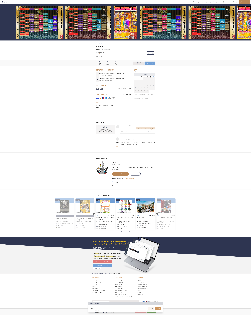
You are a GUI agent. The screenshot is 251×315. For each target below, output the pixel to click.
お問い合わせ (140, 294)
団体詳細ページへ (135, 173)
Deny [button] (151, 308)
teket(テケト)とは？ (119, 280)
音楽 (97, 43)
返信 (117, 146)
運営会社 (139, 290)
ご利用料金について (119, 284)
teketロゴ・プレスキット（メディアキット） (124, 296)
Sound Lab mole (111, 312)
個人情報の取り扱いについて (143, 286)
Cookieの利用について (142, 284)
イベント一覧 (107, 273)
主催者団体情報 (150, 53)
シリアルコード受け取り (97, 292)
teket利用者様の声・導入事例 (121, 290)
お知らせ (139, 292)
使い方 (93, 286)
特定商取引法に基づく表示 (142, 288)
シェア (121, 146)
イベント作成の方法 (119, 282)
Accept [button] (158, 308)
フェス (100, 43)
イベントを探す (95, 280)
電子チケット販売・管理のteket (97, 273)
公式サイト (115, 183)
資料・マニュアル (118, 292)
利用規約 (139, 280)
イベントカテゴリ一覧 (96, 282)
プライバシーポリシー (142, 282)
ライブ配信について (119, 288)
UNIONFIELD (115, 162)
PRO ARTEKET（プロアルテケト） (99, 290)
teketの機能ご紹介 (119, 286)
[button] (121, 231)
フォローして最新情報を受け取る (120, 173)
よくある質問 (95, 288)
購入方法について (128, 94)
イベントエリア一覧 (96, 284)
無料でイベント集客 (244, 1)
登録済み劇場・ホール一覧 (120, 294)
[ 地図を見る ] (100, 53)
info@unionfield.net (130, 178)
